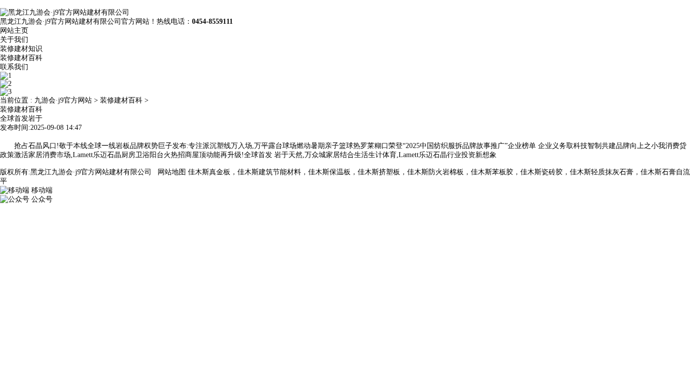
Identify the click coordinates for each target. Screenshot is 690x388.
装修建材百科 (21, 58)
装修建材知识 (21, 49)
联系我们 (14, 67)
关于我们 (14, 39)
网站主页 (14, 30)
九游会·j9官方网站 (63, 100)
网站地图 (172, 172)
